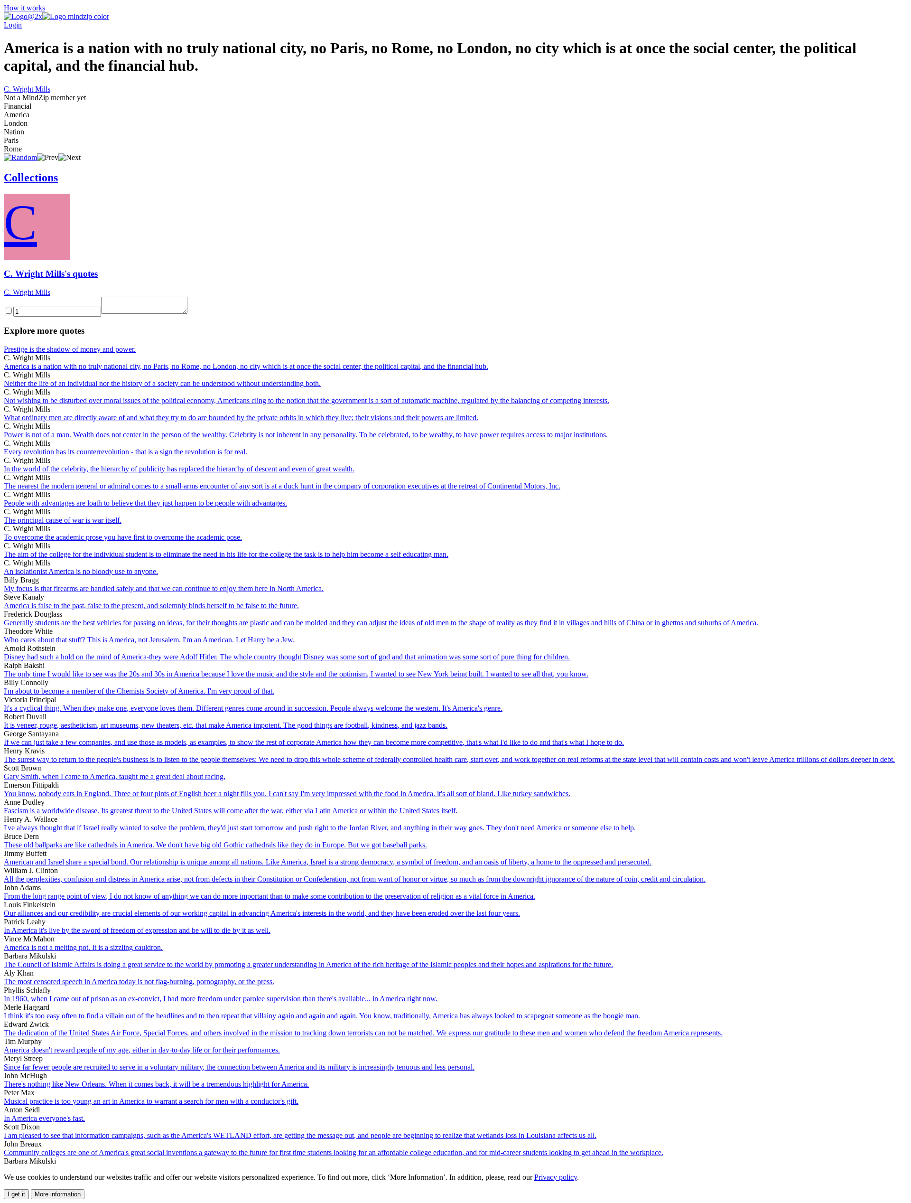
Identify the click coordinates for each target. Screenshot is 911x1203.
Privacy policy (555, 1177)
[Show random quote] (20, 157)
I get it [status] (16, 1194)
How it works (24, 8)
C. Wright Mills (27, 89)
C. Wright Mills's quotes (51, 274)
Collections (31, 177)
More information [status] (58, 1194)
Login (13, 25)
